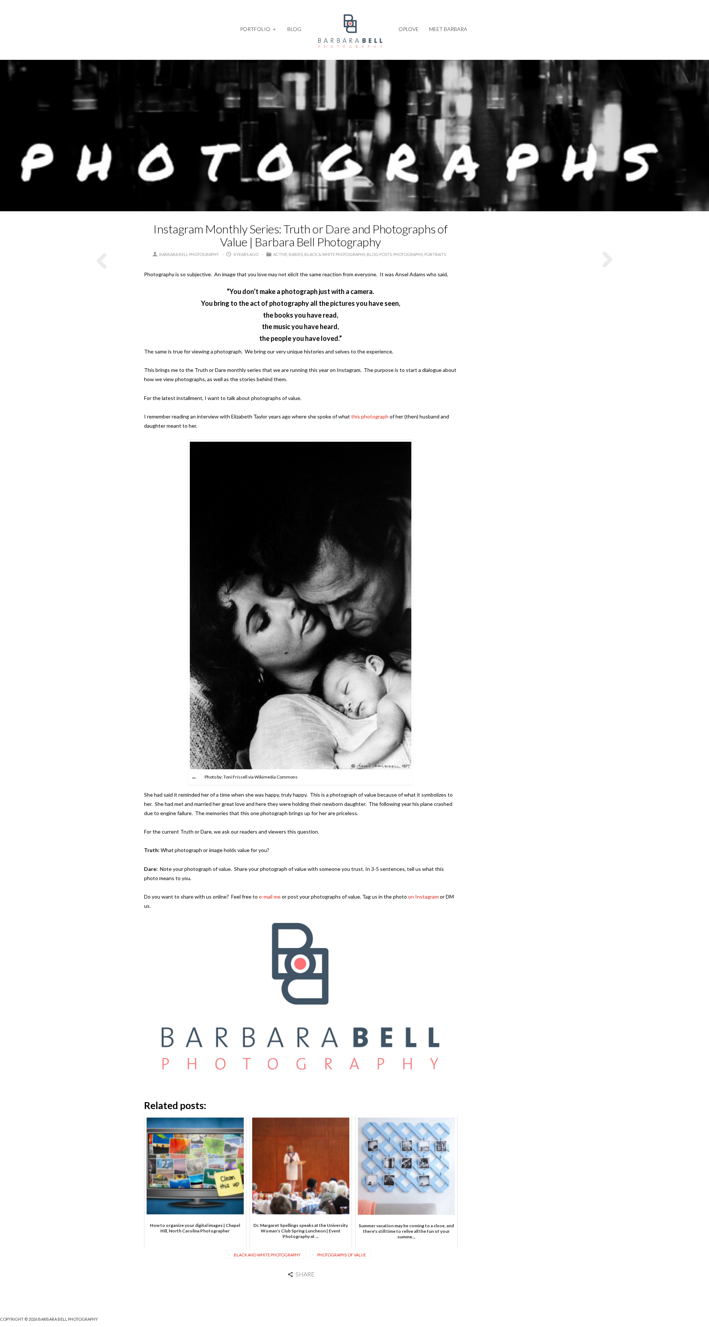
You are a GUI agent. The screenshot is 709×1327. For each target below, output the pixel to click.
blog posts (379, 254)
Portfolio (257, 29)
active (280, 254)
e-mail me (270, 896)
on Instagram (423, 896)
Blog (294, 29)
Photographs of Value (341, 1254)
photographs (408, 254)
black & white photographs (334, 254)
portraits (435, 254)
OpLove (408, 29)
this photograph (369, 416)
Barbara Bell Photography (189, 254)
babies (296, 254)
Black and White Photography (267, 1254)
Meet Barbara (448, 29)
